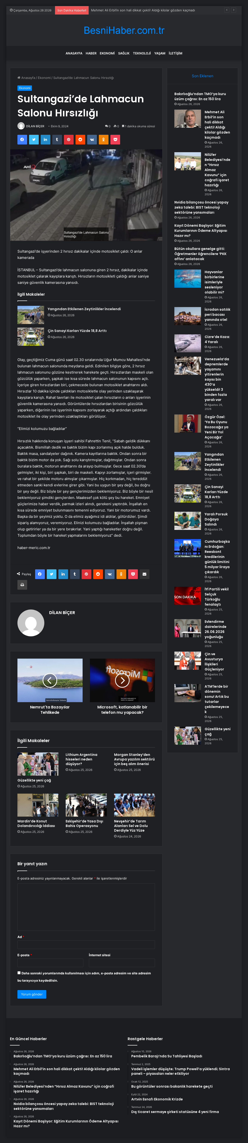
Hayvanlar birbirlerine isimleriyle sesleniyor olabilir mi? (214, 282)
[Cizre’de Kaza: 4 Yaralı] (187, 343)
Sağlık (124, 53)
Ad (20, 937)
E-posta (24, 955)
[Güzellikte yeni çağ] (38, 764)
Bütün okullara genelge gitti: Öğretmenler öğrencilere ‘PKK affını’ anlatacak (200, 253)
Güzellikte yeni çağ (34, 780)
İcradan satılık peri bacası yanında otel (217, 314)
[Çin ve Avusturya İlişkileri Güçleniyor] (187, 661)
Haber (91, 53)
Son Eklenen (202, 76)
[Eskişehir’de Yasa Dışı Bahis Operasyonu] (86, 805)
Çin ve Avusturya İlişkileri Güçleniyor (214, 662)
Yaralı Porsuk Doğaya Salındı (216, 519)
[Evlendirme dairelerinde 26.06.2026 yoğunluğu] (187, 628)
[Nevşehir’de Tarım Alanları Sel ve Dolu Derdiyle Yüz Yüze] (134, 805)
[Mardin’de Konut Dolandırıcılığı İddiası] (38, 805)
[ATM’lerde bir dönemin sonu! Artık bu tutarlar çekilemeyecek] (187, 693)
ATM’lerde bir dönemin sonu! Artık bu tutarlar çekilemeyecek (217, 699)
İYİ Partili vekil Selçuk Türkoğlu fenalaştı (217, 597)
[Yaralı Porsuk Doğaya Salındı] (187, 521)
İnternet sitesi (99, 955)
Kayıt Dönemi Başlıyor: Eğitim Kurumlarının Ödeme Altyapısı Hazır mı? (200, 230)
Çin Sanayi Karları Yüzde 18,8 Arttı (77, 330)
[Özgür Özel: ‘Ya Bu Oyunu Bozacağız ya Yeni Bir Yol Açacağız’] (187, 423)
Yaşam (159, 53)
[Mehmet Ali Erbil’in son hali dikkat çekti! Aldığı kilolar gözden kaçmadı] (187, 119)
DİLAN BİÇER (35, 126)
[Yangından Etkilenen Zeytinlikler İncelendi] (30, 315)
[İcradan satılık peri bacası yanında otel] (187, 316)
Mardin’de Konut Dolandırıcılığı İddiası (36, 823)
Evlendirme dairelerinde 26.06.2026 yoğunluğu (215, 629)
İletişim (175, 53)
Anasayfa (74, 53)
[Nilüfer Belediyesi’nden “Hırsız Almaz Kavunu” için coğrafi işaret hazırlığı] (187, 161)
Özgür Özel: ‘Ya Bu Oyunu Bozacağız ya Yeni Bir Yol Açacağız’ (216, 427)
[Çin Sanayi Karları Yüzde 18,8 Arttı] (30, 337)
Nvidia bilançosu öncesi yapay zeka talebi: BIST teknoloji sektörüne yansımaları (201, 207)
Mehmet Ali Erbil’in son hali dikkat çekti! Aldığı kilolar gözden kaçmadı (217, 125)
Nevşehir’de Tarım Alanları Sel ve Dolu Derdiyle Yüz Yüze (131, 826)
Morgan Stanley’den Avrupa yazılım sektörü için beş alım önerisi (134, 759)
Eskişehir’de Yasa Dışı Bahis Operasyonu (84, 823)
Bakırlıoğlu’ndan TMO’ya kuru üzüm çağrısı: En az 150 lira (200, 96)
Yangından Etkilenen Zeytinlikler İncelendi (84, 309)
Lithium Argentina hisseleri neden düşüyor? (81, 759)
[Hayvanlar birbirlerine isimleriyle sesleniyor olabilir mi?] (187, 279)
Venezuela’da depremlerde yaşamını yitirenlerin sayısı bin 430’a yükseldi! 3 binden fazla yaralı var (217, 379)
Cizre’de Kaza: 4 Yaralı (217, 339)
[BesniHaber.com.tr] (124, 30)
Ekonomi (107, 53)
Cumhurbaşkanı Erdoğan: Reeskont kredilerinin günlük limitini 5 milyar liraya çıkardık (217, 556)
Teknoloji (142, 53)
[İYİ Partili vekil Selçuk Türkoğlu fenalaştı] (187, 596)
